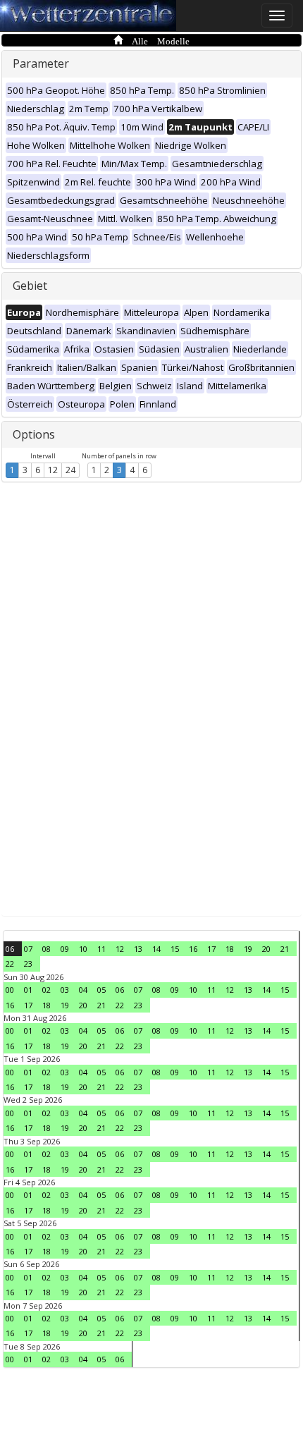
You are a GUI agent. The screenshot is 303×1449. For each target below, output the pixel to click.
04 (83, 989)
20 (266, 948)
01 (28, 989)
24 (70, 470)
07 (28, 948)
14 (156, 948)
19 (248, 948)
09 (65, 948)
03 (65, 989)
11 (101, 948)
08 (46, 948)
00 (10, 989)
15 (175, 948)
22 (10, 963)
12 (53, 470)
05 (101, 989)
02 (46, 989)
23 (28, 963)
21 (284, 948)
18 (229, 948)
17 (211, 948)
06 (10, 948)
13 (138, 948)
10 (83, 948)
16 (193, 948)
